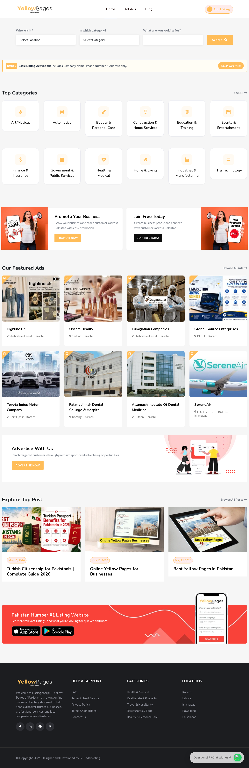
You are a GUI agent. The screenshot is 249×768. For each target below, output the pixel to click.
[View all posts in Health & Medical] (103, 159)
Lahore (186, 698)
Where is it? (24, 30)
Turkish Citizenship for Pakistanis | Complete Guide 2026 (40, 571)
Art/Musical (20, 122)
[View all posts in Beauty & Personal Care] (103, 111)
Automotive (62, 122)
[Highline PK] (31, 299)
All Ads (130, 9)
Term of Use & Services (86, 698)
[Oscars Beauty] (93, 299)
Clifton (139, 417)
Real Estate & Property (142, 698)
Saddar (76, 336)
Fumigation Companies (150, 329)
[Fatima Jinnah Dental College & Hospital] (93, 374)
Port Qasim (17, 417)
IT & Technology (229, 170)
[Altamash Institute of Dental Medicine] (156, 374)
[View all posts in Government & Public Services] (62, 159)
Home (110, 9)
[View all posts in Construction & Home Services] (145, 111)
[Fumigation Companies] (156, 299)
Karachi (39, 336)
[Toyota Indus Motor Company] (31, 374)
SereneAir (202, 404)
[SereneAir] (218, 374)
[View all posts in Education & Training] (186, 111)
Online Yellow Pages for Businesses (114, 571)
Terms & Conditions (83, 710)
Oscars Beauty (81, 329)
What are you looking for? (162, 30)
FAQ (74, 692)
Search (217, 40)
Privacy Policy (80, 704)
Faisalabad (189, 717)
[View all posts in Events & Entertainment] (228, 111)
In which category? (93, 30)
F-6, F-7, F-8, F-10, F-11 (213, 411)
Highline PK (16, 329)
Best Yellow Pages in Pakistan (203, 569)
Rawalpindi (189, 710)
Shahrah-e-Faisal (21, 336)
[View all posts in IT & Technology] (228, 159)
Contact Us (78, 717)
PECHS (201, 336)
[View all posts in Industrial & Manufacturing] (186, 159)
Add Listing (221, 9)
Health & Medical (138, 692)
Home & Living (145, 170)
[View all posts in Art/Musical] (20, 111)
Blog (149, 9)
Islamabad (200, 415)
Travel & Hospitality (140, 704)
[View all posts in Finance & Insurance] (20, 159)
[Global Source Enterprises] (218, 299)
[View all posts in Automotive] (62, 111)
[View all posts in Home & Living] (145, 159)
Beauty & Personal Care (142, 717)
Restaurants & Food (140, 710)
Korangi (77, 417)
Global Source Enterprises (216, 329)
